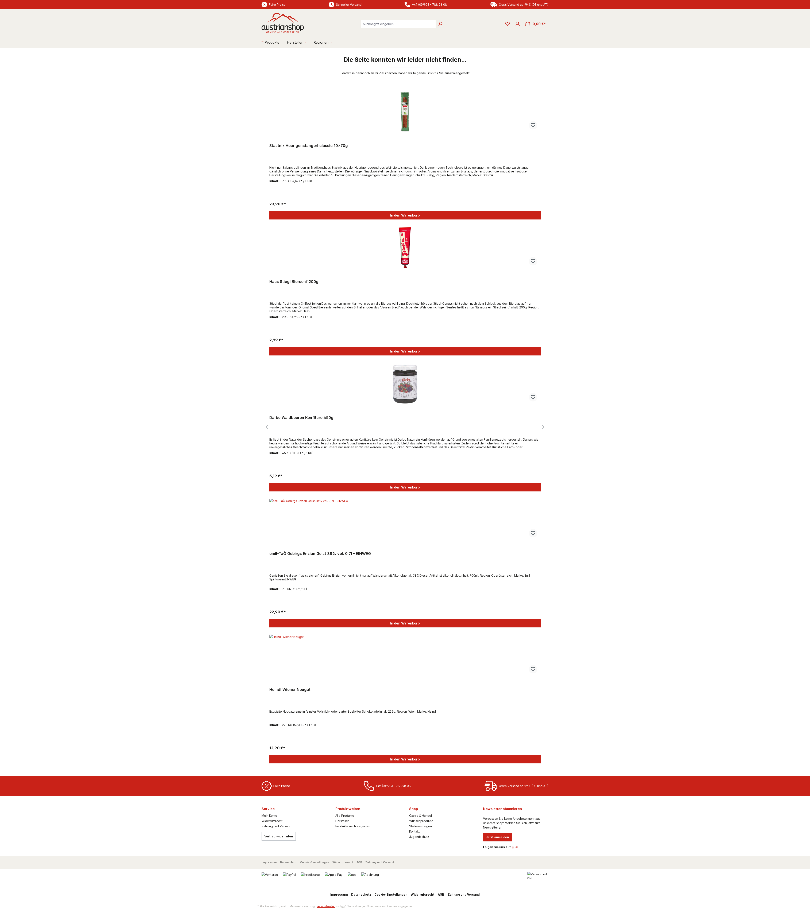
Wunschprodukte (421, 821)
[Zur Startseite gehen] (283, 23)
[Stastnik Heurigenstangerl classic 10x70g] (405, 112)
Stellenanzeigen (420, 826)
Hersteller (342, 821)
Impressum (269, 862)
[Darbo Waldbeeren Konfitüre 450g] (405, 384)
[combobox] (398, 24)
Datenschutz (288, 862)
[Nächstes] (543, 427)
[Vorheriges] (267, 427)
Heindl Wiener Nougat (289, 689)
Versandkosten (326, 906)
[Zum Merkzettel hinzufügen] (533, 125)
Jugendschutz (419, 836)
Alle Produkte (344, 815)
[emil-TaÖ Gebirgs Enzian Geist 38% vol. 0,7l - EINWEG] (405, 520)
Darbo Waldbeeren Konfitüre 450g (301, 417)
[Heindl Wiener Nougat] (405, 656)
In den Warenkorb (405, 215)
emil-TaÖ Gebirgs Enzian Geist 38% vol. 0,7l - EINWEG (320, 553)
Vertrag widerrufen (278, 836)
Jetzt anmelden (497, 837)
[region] (405, 427)
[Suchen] (440, 24)
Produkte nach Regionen (352, 826)
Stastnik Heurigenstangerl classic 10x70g (308, 145)
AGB (359, 862)
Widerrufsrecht (272, 821)
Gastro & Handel (420, 815)
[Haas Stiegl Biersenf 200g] (405, 248)
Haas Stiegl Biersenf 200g (294, 281)
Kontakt (414, 831)
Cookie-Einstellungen (314, 862)
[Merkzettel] (507, 24)
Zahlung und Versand (276, 826)
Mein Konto (269, 815)
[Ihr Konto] (518, 24)
